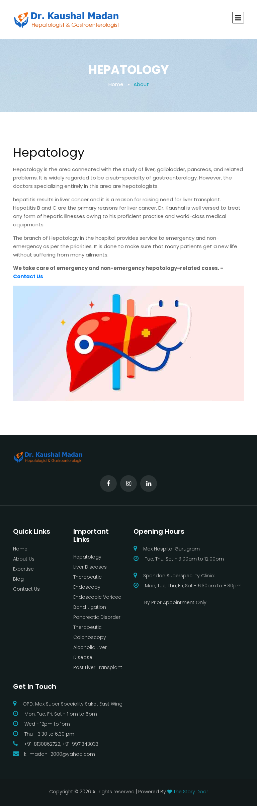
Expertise (23, 569)
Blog (18, 579)
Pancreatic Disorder (96, 617)
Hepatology (87, 557)
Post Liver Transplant (97, 667)
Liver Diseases (90, 567)
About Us (23, 559)
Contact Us (28, 276)
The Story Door (190, 791)
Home (115, 84)
